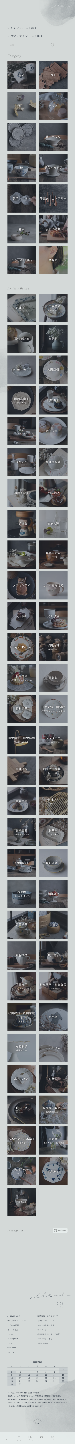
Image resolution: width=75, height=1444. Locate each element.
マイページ (42, 1330)
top (37, 1421)
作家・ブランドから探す (26, 36)
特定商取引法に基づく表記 (49, 1334)
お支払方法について (46, 1320)
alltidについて (14, 1316)
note (9, 1343)
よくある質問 (13, 1325)
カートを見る (13, 1330)
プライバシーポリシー (47, 1339)
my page (19, 1440)
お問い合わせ (43, 1343)
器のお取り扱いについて (17, 1320)
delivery (30, 1440)
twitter (11, 1352)
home (10, 1334)
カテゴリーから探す (23, 28)
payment (41, 1440)
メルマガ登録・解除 (46, 1325)
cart (52, 1440)
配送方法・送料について (48, 1316)
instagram (12, 1339)
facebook (11, 1348)
